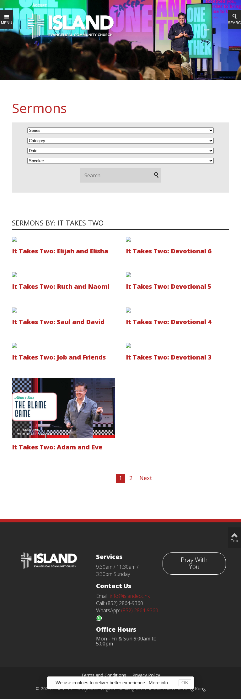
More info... (160, 682)
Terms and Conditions (103, 675)
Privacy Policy (146, 675)
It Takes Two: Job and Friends (59, 357)
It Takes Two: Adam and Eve (57, 447)
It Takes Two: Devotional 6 (169, 251)
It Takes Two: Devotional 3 (169, 357)
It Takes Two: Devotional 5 (169, 286)
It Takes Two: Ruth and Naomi (61, 286)
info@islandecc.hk (130, 596)
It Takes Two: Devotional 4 (169, 322)
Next (145, 478)
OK (184, 682)
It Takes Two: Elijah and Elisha (60, 251)
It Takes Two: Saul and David (58, 322)
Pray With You (194, 563)
